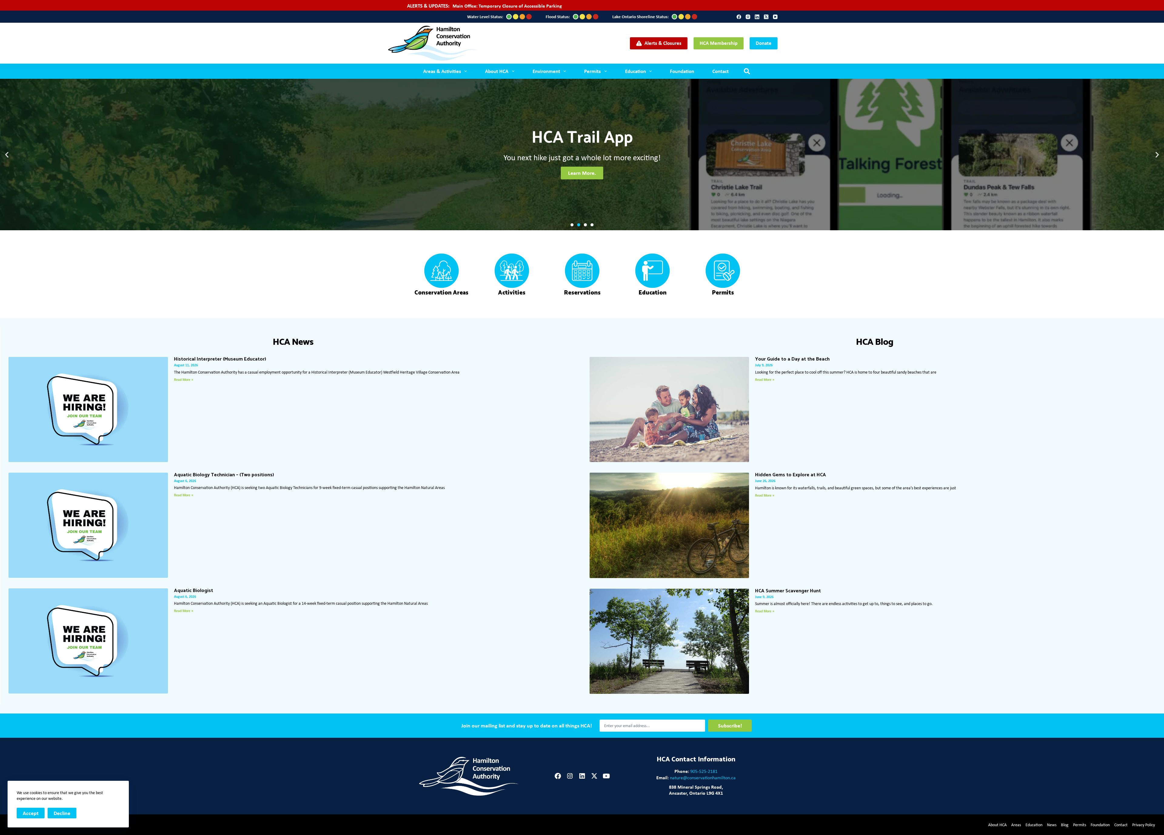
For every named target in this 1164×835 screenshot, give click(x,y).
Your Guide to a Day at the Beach (792, 359)
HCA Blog (874, 342)
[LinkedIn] (757, 17)
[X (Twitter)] (766, 17)
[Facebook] (739, 17)
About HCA (997, 824)
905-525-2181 (703, 771)
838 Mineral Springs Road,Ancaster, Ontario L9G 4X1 (696, 789)
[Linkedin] (582, 776)
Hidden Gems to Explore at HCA (790, 475)
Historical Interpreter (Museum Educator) (220, 359)
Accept (30, 813)
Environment (546, 71)
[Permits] (723, 271)
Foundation (682, 71)
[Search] (747, 71)
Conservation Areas (441, 293)
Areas (1016, 824)
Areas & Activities (442, 71)
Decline (62, 813)
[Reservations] (582, 271)
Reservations (582, 293)
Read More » (183, 379)
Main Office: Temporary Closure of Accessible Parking (507, 5)
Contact (720, 71)
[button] (7, 154)
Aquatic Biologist (193, 591)
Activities (511, 293)
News (1051, 824)
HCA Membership (719, 42)
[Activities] (512, 271)
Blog (1065, 824)
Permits (592, 71)
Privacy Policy (1143, 824)
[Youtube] (606, 776)
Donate (763, 42)
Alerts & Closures (662, 42)
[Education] (652, 271)
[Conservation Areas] (441, 271)
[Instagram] (748, 17)
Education (635, 71)
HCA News (293, 342)
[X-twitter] (594, 776)
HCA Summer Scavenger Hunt (788, 591)
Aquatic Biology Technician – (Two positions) (224, 475)
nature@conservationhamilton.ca (703, 777)
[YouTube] (775, 17)
